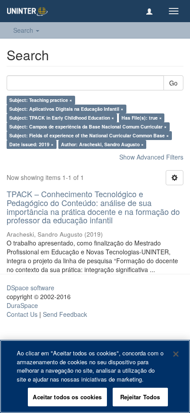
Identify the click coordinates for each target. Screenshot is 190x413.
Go (173, 82)
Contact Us (22, 314)
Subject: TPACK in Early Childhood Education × (61, 117)
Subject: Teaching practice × (40, 100)
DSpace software (30, 287)
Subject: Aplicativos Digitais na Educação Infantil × (66, 108)
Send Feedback (65, 314)
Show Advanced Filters (151, 156)
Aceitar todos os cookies (67, 397)
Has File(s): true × (142, 117)
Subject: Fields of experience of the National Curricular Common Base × (89, 135)
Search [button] (24, 30)
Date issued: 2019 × (31, 144)
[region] (95, 376)
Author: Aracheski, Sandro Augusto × (102, 144)
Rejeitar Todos (140, 397)
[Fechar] (176, 354)
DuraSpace (22, 305)
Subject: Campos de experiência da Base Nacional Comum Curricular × (88, 126)
